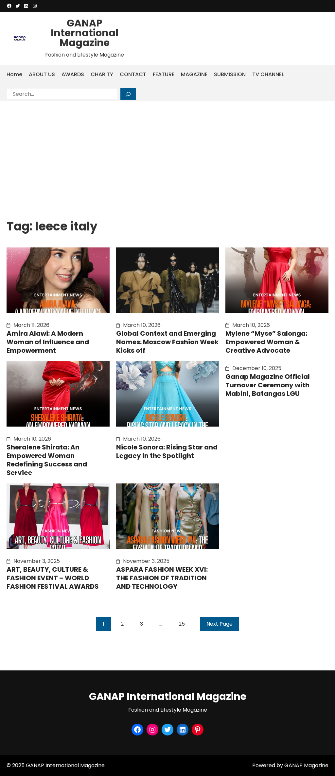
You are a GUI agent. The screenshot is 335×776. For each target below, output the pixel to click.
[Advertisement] (167, 150)
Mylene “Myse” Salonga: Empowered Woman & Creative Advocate (266, 342)
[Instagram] (34, 5)
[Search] (128, 94)
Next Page (219, 624)
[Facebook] (9, 5)
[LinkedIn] (26, 5)
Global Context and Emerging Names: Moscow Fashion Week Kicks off (167, 342)
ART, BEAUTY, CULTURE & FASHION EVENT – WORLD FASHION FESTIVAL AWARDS (53, 578)
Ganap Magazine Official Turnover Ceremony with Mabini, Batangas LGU (267, 385)
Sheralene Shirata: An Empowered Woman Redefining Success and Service (47, 460)
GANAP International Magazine (84, 33)
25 (182, 624)
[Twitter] (17, 5)
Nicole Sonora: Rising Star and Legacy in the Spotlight (167, 451)
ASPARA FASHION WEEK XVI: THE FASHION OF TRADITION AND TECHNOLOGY (162, 578)
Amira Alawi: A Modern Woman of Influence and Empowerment (48, 342)
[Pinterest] (197, 729)
